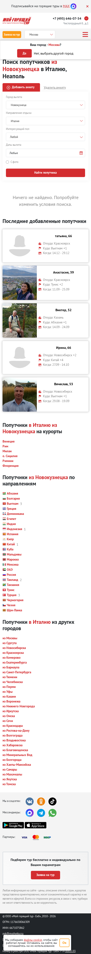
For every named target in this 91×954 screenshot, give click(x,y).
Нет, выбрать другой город (53, 53)
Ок (64, 942)
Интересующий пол (17, 129)
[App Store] (35, 825)
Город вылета (14, 97)
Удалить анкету (55, 87)
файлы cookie (33, 940)
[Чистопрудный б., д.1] (87, 18)
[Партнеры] (37, 837)
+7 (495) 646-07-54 (67, 18)
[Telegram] (41, 813)
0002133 (70, 951)
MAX (66, 6)
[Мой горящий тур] (17, 20)
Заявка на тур (12, 34)
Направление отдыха (18, 112)
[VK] (30, 801)
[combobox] (45, 137)
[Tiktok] (52, 801)
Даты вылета (13, 144)
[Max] (73, 6)
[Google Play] (13, 825)
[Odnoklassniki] (41, 801)
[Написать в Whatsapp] (52, 813)
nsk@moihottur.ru (13, 933)
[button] (45, 153)
